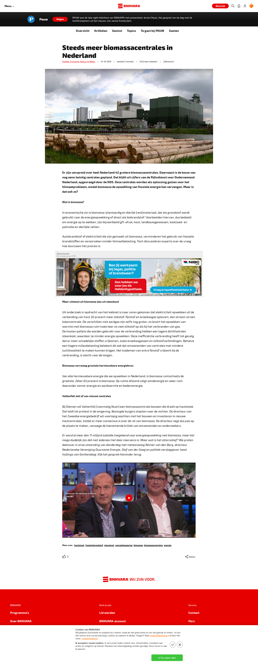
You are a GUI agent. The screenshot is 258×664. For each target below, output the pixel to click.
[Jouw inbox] (239, 6)
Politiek (66, 61)
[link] (79, 545)
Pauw (43, 19)
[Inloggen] (245, 6)
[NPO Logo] (251, 6)
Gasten (174, 30)
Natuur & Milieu (87, 61)
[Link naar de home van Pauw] (31, 19)
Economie (75, 61)
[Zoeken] (233, 6)
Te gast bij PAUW (152, 30)
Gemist (117, 30)
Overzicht (82, 30)
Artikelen (100, 30)
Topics (131, 30)
